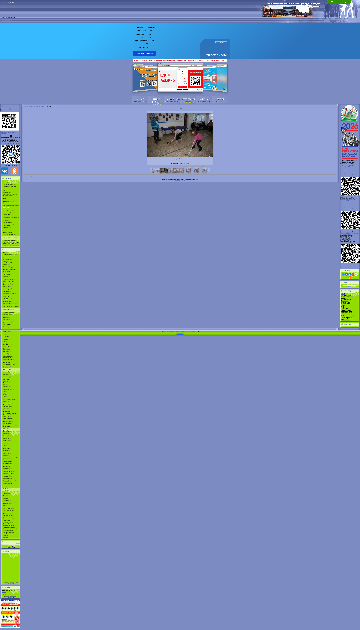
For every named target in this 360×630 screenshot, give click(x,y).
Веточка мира (6, 294)
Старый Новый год (7, 520)
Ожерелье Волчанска (8, 431)
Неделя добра (6, 257)
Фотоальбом (32, 106)
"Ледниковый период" (8, 530)
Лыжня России (6, 453)
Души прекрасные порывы (9, 348)
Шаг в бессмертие (7, 332)
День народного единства (9, 425)
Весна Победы (6, 488)
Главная (3, 17)
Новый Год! (5, 408)
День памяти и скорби (8, 478)
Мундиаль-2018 (6, 382)
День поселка (6, 326)
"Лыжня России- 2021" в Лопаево (11, 306)
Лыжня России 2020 (7, 319)
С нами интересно (7, 310)
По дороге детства (7, 483)
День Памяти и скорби (8, 281)
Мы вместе (5, 266)
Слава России (6, 398)
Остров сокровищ (7, 369)
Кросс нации (6, 377)
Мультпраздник (6, 513)
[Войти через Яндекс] (352, 274)
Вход (14, 17)
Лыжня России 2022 (7, 262)
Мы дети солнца (6, 426)
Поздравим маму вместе (9, 272)
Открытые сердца (7, 496)
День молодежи (6, 435)
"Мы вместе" (6, 469)
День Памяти (6, 386)
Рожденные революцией (8, 312)
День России (6, 283)
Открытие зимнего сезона (9, 269)
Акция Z (5, 261)
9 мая (4, 334)
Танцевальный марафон (9, 288)
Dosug (187, 163)
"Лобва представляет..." (8, 501)
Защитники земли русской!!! (9, 303)
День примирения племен (9, 480)
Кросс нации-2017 (7, 430)
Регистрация (9, 17)
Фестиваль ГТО (6, 298)
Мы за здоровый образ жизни (10, 414)
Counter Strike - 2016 (8, 510)
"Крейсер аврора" (7, 421)
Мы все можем (6, 271)
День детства (6, 286)
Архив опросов (13, 596)
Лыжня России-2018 (7, 406)
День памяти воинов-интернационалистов (8, 357)
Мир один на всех (7, 284)
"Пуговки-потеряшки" (8, 522)
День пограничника (7, 389)
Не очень (4, 594)
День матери (6, 366)
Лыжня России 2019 (7, 359)
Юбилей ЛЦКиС (6, 534)
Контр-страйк (6, 448)
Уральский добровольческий (9, 399)
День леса (5, 428)
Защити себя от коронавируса (10, 278)
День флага (5, 276)
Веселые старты (7, 259)
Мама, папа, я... (6, 344)
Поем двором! (6, 291)
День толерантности (7, 419)
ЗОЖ (4, 316)
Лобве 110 (5, 535)
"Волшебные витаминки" (9, 532)
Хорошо (4, 593)
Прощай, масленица (7, 299)
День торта (5, 327)
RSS (15, 20)
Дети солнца (6, 372)
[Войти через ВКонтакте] (346, 274)
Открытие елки (6, 321)
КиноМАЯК (5, 475)
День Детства (6, 387)
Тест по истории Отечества (9, 413)
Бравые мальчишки (7, 508)
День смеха (5, 498)
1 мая (4, 341)
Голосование (6, 376)
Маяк (4, 252)
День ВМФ (5, 537)
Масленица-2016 (7, 503)
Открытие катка (6, 322)
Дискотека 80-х (6, 468)
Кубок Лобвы (6, 351)
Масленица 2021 (7, 301)
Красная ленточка (7, 441)
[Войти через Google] (356, 274)
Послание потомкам (7, 423)
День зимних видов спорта (9, 517)
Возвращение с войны (8, 279)
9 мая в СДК (6, 289)
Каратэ (4, 343)
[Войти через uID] (343, 274)
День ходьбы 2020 (7, 314)
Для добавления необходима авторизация (11, 583)
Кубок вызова (6, 500)
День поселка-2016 (7, 473)
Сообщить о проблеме (144, 53)
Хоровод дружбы (7, 371)
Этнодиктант (6, 374)
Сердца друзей (6, 274)
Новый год (5, 360)
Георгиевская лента (7, 393)
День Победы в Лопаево (8, 293)
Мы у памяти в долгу (8, 403)
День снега (5, 264)
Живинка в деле (6, 349)
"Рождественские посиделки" (10, 528)
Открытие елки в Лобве (8, 267)
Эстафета (5, 336)
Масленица (5, 317)
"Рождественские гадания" (9, 527)
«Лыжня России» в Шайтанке (10, 304)
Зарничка (5, 505)
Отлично (4, 592)
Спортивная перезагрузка (9, 254)
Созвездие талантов (7, 446)
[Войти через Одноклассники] (349, 277)
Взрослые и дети (7, 507)
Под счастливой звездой (9, 364)
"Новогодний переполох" (9, 525)
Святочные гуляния (7, 518)
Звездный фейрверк (7, 461)
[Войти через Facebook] (349, 274)
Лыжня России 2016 (7, 515)
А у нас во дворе (7, 337)
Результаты (7, 596)
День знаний (6, 379)
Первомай (5, 256)
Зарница (5, 354)
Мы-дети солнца (7, 463)
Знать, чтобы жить (7, 418)
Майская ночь (6, 485)
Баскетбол (5, 339)
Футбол (4, 436)
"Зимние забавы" (7, 523)
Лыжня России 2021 (7, 309)
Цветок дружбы (6, 324)
